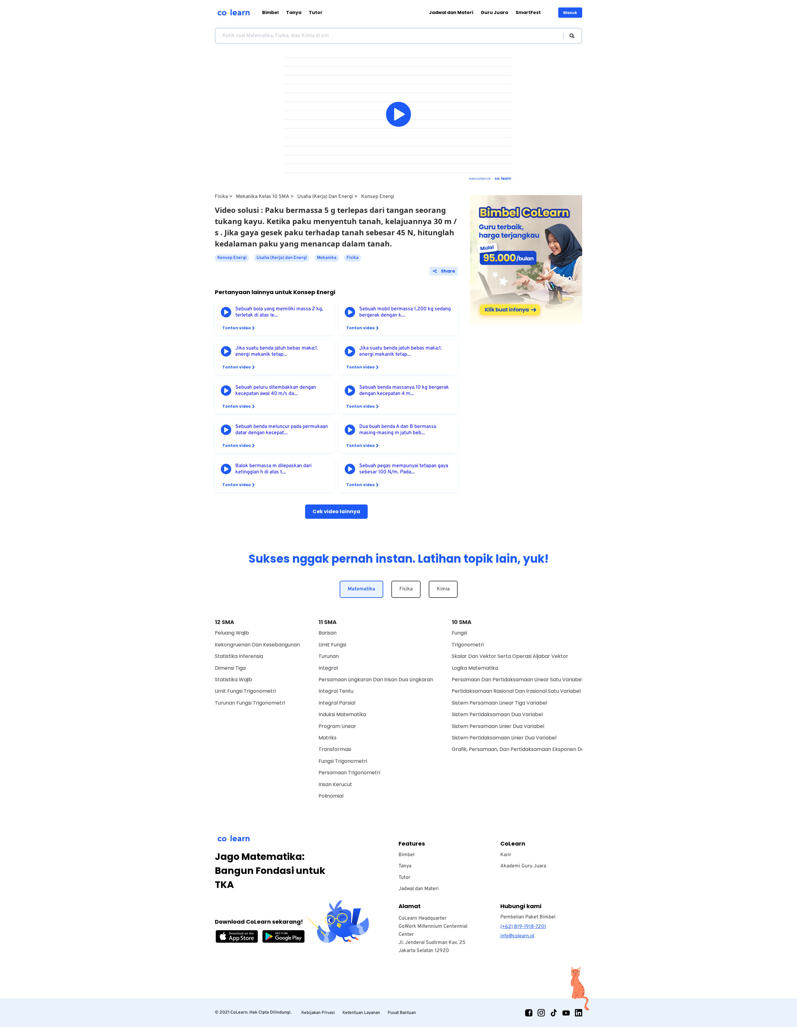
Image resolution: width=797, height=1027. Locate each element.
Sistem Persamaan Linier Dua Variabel (498, 726)
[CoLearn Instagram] (541, 1012)
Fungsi (459, 632)
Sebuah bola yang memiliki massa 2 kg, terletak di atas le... (279, 312)
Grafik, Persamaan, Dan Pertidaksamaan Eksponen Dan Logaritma (533, 749)
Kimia (443, 589)
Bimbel (270, 12)
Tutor (316, 12)
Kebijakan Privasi (318, 1012)
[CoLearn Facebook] (528, 1012)
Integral (328, 668)
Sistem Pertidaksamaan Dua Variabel (497, 714)
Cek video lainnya (336, 511)
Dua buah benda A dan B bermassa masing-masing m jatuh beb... (397, 430)
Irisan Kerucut (335, 784)
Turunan (328, 656)
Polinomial (330, 796)
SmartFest (528, 12)
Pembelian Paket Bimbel (527, 917)
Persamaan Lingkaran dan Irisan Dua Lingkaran (375, 679)
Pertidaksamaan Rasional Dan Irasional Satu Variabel (516, 691)
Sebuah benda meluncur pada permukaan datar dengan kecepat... (281, 430)
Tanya (293, 12)
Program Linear (337, 726)
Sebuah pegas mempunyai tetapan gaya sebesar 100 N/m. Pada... (403, 469)
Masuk (570, 12)
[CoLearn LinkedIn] (578, 1012)
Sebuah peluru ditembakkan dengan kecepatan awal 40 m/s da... (275, 390)
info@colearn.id (517, 936)
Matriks (327, 737)
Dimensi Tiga (230, 668)
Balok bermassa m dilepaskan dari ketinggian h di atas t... (273, 469)
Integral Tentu (335, 691)
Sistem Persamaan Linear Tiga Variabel (499, 702)
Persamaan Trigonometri (349, 772)
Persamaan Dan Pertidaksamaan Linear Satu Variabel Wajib (524, 679)
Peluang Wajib (232, 632)
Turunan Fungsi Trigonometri (250, 702)
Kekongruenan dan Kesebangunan (257, 644)
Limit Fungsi (332, 644)
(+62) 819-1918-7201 (523, 927)
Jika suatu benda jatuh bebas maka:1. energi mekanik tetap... (276, 351)
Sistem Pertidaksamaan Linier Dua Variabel (504, 737)
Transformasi (334, 749)
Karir (505, 855)
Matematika (361, 589)
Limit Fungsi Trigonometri (245, 691)
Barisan (327, 632)
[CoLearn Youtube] (566, 1012)
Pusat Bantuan (402, 1012)
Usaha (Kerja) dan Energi (325, 197)
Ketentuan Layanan (361, 1012)
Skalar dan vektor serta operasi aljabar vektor (510, 656)
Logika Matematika (475, 668)
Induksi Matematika (342, 714)
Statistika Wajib (233, 679)
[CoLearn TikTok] (553, 1012)
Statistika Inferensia (239, 656)
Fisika (221, 197)
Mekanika (327, 257)
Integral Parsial (336, 702)
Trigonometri (468, 644)
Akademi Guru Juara (523, 866)
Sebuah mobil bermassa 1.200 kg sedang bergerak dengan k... (405, 312)
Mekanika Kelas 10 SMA (262, 197)
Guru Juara (494, 12)
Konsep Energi (377, 197)
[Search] (569, 35)
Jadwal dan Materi (451, 12)
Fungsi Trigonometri (342, 761)
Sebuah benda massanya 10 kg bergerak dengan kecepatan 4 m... (404, 390)
